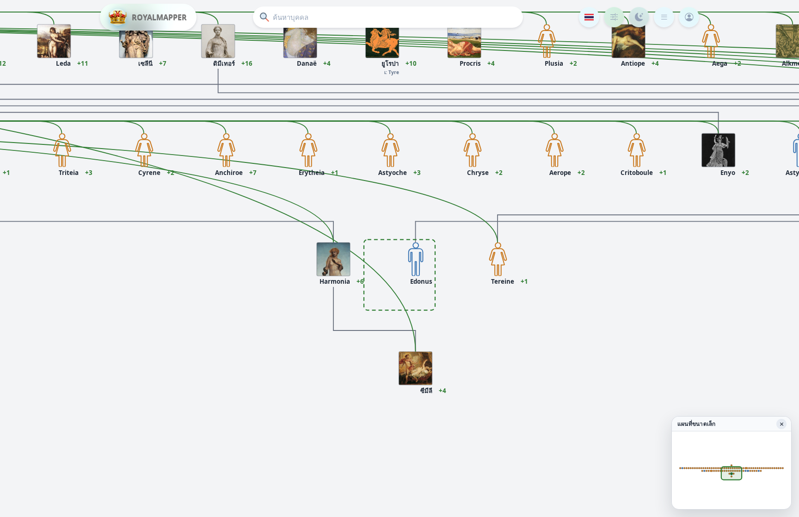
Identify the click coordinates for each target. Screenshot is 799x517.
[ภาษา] (589, 17)
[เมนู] (664, 17)
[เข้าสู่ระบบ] (689, 17)
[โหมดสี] (639, 17)
